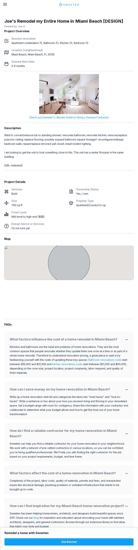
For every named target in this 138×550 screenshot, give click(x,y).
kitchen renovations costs (67, 364)
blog (36, 517)
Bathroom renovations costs (104, 359)
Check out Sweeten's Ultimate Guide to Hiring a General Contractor (69, 117)
